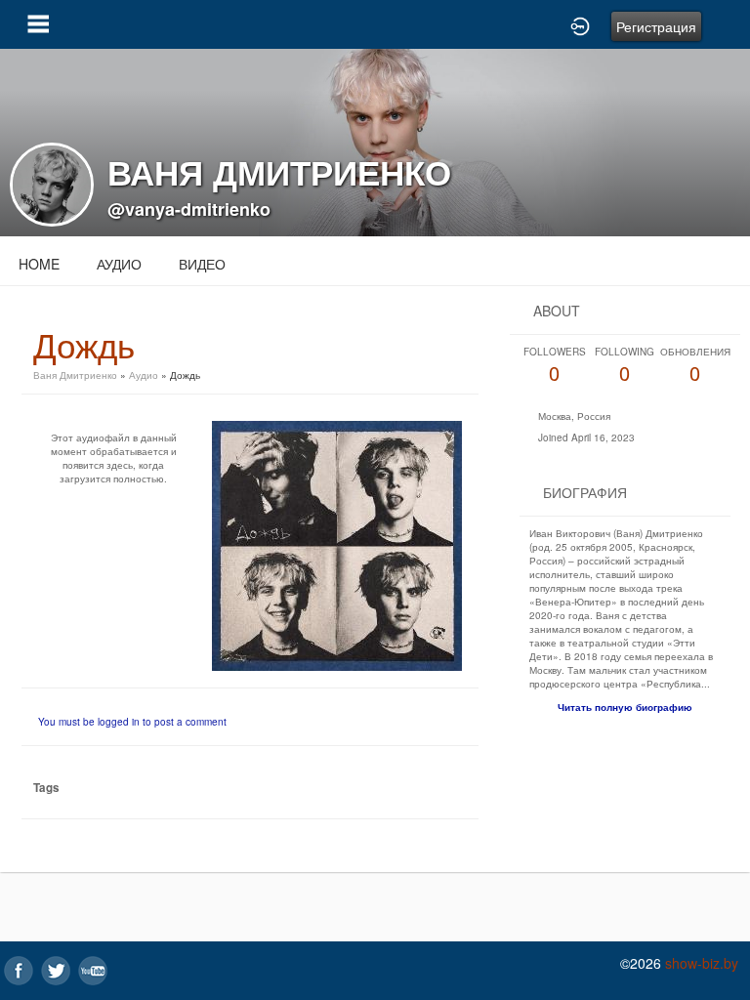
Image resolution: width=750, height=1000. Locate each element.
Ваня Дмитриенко (75, 375)
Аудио (119, 263)
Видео (202, 263)
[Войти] (580, 24)
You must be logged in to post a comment (132, 722)
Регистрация (656, 26)
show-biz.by (701, 963)
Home (39, 263)
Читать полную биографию (625, 707)
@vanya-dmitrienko (189, 209)
